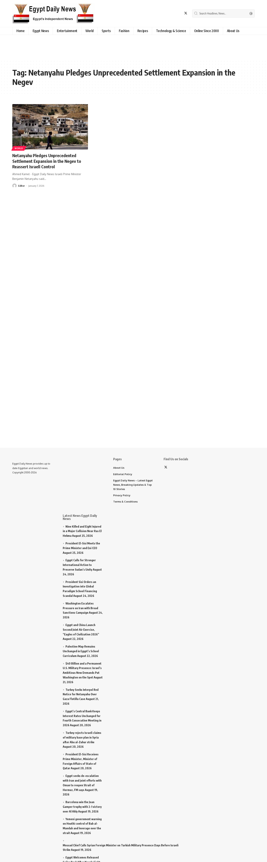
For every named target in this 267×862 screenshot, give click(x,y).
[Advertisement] (99, 46)
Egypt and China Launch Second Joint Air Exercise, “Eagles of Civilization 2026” (81, 629)
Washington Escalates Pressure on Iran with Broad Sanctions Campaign (80, 608)
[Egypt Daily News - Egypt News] (53, 13)
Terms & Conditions (125, 501)
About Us (118, 467)
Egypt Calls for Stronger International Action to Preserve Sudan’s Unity (79, 564)
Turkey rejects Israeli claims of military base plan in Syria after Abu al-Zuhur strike (82, 737)
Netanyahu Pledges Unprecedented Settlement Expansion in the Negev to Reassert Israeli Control (46, 161)
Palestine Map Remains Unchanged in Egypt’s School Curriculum (81, 651)
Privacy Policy (121, 495)
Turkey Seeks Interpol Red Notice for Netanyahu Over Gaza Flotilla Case (81, 694)
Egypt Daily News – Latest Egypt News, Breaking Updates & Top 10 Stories (133, 485)
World (19, 148)
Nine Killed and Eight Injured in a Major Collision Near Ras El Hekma (82, 531)
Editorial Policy (122, 474)
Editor (21, 185)
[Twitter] (185, 13)
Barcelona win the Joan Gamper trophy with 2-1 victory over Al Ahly (82, 806)
